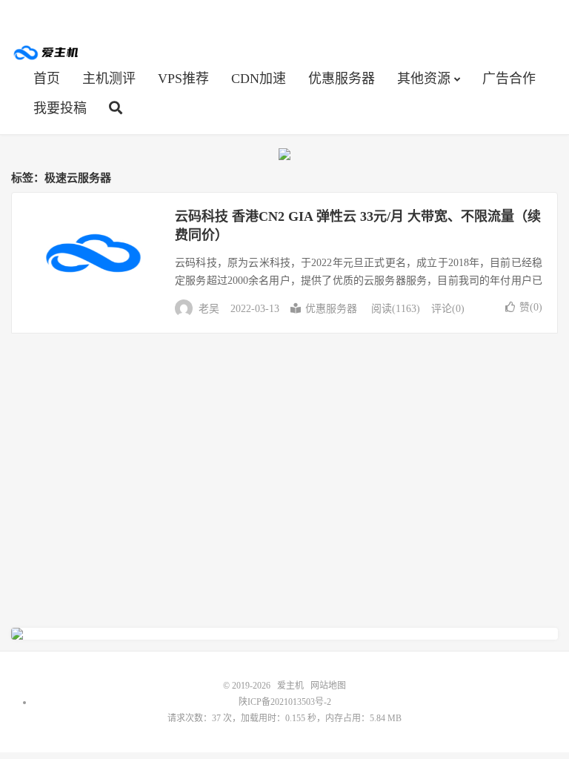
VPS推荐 (183, 78)
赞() (530, 307)
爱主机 (46, 52)
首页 (46, 78)
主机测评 (109, 78)
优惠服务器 (341, 78)
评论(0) (448, 308)
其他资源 (423, 78)
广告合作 (509, 78)
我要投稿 (60, 108)
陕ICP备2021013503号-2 (285, 702)
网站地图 (328, 685)
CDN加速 (258, 78)
